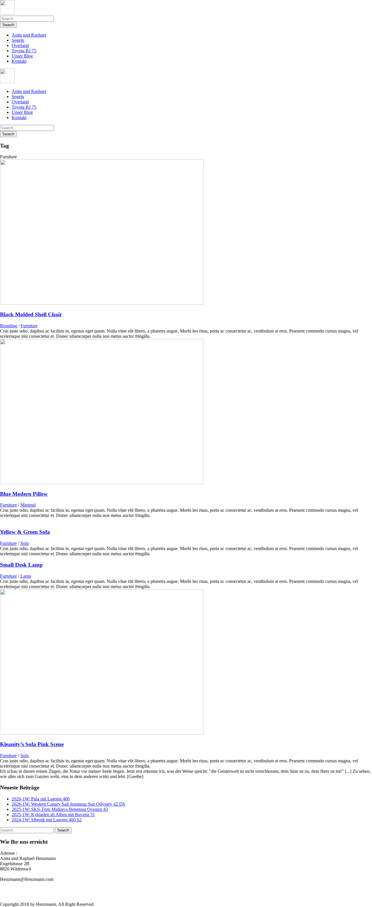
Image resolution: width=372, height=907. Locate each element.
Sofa (24, 543)
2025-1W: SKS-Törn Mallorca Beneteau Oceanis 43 (60, 809)
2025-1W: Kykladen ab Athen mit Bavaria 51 (53, 814)
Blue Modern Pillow (24, 494)
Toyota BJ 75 (24, 50)
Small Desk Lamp (21, 565)
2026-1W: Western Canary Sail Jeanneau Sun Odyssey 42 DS (68, 804)
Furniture (29, 325)
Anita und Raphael (29, 35)
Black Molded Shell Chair (31, 314)
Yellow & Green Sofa (25, 532)
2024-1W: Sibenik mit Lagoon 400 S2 (47, 819)
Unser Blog (22, 55)
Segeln (18, 40)
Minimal (28, 504)
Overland (20, 45)
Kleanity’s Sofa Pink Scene (32, 744)
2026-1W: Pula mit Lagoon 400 (41, 798)
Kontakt (19, 61)
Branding (8, 325)
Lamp (25, 576)
